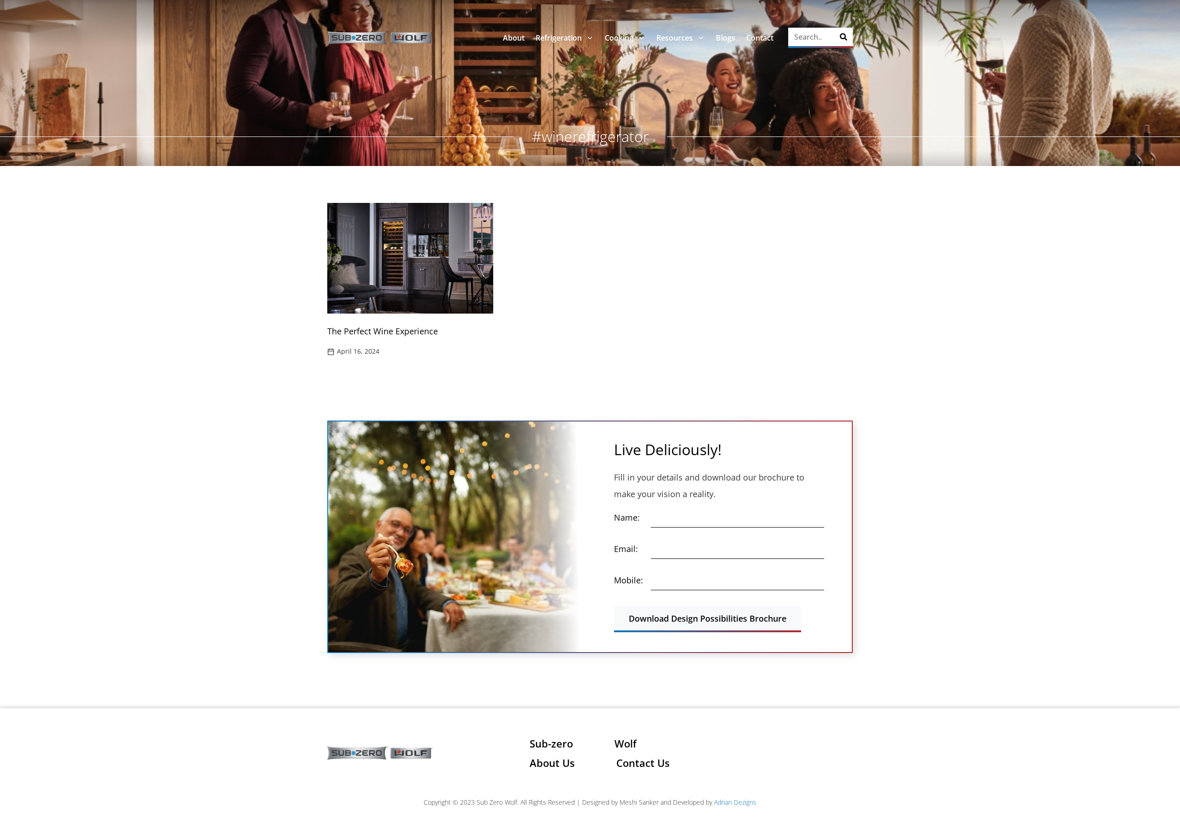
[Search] (843, 37)
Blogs (725, 38)
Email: (626, 548)
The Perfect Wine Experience (382, 331)
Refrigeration (559, 38)
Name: (627, 517)
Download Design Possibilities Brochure (707, 618)
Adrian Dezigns (735, 802)
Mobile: (628, 580)
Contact (759, 38)
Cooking (619, 38)
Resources (674, 38)
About (514, 38)
